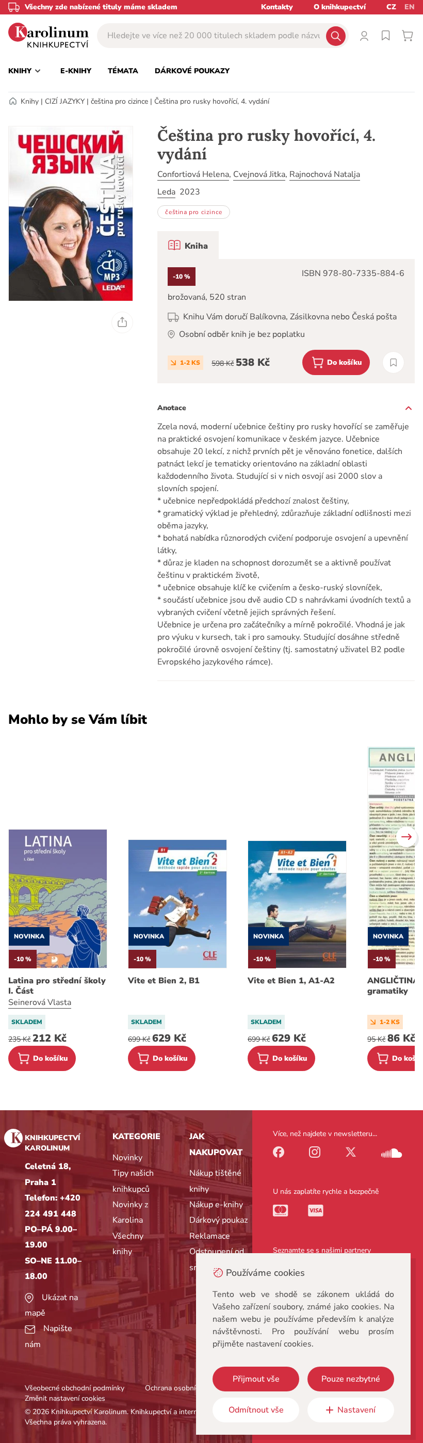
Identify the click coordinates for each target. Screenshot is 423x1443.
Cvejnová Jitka (259, 174)
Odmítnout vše (256, 1410)
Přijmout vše (256, 1379)
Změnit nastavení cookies (65, 1398)
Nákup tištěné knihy (215, 1181)
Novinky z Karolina (130, 1212)
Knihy (30, 101)
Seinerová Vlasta (39, 1002)
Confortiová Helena (193, 174)
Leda (166, 192)
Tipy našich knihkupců (133, 1181)
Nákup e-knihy (216, 1204)
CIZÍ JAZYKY (65, 101)
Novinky (127, 1157)
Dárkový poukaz (218, 1220)
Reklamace (209, 1236)
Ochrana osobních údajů (183, 1388)
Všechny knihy (127, 1243)
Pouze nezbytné (350, 1379)
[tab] (188, 245)
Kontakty (277, 7)
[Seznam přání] (386, 35)
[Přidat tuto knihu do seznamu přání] (393, 362)
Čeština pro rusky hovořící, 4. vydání (211, 101)
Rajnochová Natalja (324, 174)
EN (409, 7)
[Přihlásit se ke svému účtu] (364, 35)
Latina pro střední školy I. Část (57, 986)
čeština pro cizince (119, 101)
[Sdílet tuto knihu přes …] (122, 322)
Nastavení (356, 1410)
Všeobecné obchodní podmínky (74, 1388)
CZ (391, 7)
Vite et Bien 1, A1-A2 (291, 981)
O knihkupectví (340, 7)
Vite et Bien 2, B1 (164, 981)
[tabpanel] (286, 321)
